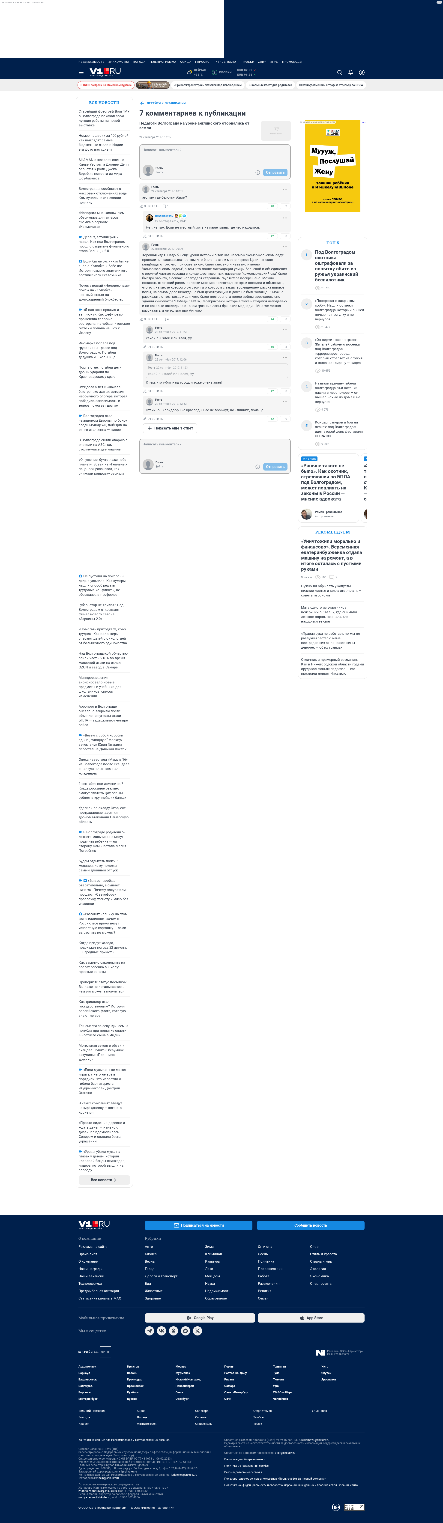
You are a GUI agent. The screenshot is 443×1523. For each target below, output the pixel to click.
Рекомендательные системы (243, 1472)
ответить (152, 206)
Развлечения (268, 1284)
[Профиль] (361, 72)
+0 (272, 206)
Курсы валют (227, 61)
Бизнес (151, 1254)
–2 (285, 206)
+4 (272, 319)
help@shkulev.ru (109, 1478)
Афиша (186, 61)
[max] (185, 1330)
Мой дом (212, 1276)
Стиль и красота (323, 1254)
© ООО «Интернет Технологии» (152, 1507)
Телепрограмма (162, 61)
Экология (318, 1269)
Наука (210, 1284)
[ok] (173, 1330)
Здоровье (153, 1298)
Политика (266, 1261)
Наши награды (90, 1269)
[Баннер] (153, 85)
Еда (148, 1284)
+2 (272, 236)
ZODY (262, 61)
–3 (285, 347)
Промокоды (292, 61)
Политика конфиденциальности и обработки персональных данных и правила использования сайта (291, 1485)
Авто (149, 1247)
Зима (209, 1247)
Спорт (315, 1247)
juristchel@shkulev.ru (184, 1474)
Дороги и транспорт (161, 1276)
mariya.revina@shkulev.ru (94, 1497)
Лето (209, 1269)
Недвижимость (91, 61)
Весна (150, 1261)
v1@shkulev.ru (128, 1471)
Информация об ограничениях (244, 1459)
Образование (216, 1298)
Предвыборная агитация (98, 1291)
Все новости (104, 102)
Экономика (319, 1276)
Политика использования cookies (246, 1465)
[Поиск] (339, 72)
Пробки (248, 61)
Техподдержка (90, 1284)
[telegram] (149, 1330)
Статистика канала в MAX (99, 1298)
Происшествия (270, 1269)
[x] (197, 1330)
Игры (274, 61)
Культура (212, 1261)
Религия (264, 1291)
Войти (159, 172)
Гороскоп (203, 61)
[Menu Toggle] (81, 72)
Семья (263, 1298)
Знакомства (118, 61)
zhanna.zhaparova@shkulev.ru (97, 1491)
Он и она (265, 1247)
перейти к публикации (166, 103)
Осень (263, 1254)
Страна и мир (321, 1261)
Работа (263, 1276)
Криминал (213, 1254)
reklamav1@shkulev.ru (315, 1440)
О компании (88, 1261)
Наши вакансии (91, 1276)
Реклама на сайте (92, 1247)
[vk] (161, 1330)
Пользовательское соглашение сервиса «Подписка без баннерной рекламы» (275, 1478)
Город (149, 1269)
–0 (285, 236)
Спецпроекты (321, 1284)
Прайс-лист (87, 1254)
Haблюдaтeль (164, 216)
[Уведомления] (350, 72)
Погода (139, 61)
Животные (154, 1291)
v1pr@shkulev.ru (285, 1452)
